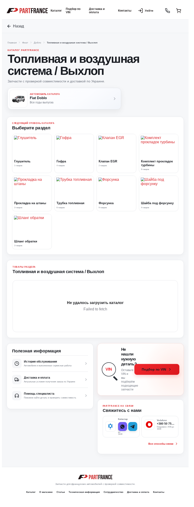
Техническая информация (84, 492)
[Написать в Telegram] (132, 426)
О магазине (46, 492)
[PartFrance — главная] (27, 10)
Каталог (56, 10)
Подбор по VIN (73, 10)
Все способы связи (160, 443)
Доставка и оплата (97, 10)
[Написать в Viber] (122, 426)
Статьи (61, 492)
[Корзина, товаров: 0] (178, 10)
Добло (37, 42)
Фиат (25, 42)
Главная (12, 42)
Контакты (124, 10)
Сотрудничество (113, 492)
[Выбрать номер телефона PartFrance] (167, 10)
